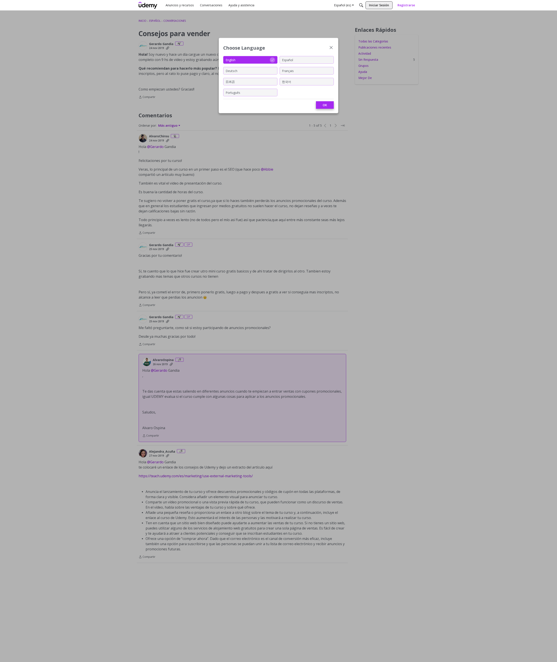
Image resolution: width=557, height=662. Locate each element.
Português (233, 92)
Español (287, 60)
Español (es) (342, 5)
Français (288, 71)
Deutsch (231, 71)
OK (325, 105)
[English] (148, 5)
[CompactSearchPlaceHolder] (361, 5)
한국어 (286, 81)
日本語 (230, 81)
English (230, 60)
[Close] (331, 48)
